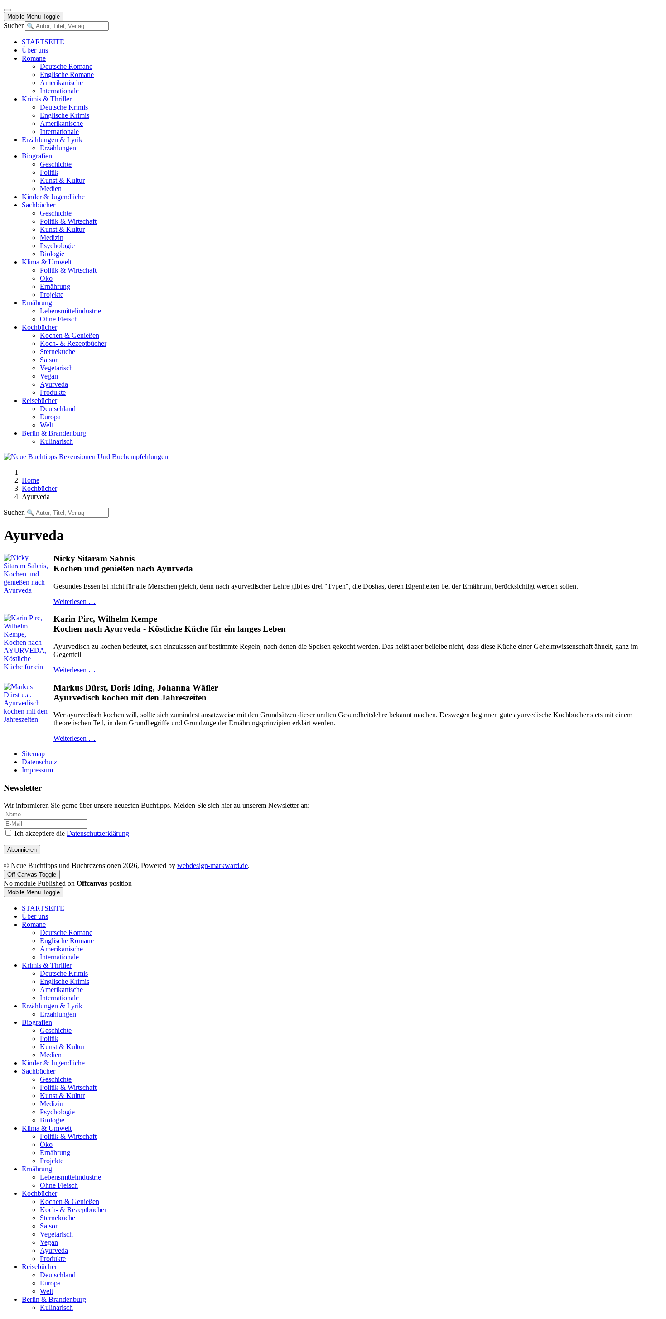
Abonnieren (22, 849)
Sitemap (33, 754)
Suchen (14, 25)
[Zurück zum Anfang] (7, 10)
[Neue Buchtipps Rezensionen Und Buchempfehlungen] (86, 456)
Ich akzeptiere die (71, 833)
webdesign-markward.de (212, 865)
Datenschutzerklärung (98, 833)
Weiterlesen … (74, 601)
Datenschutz (39, 762)
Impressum (37, 770)
